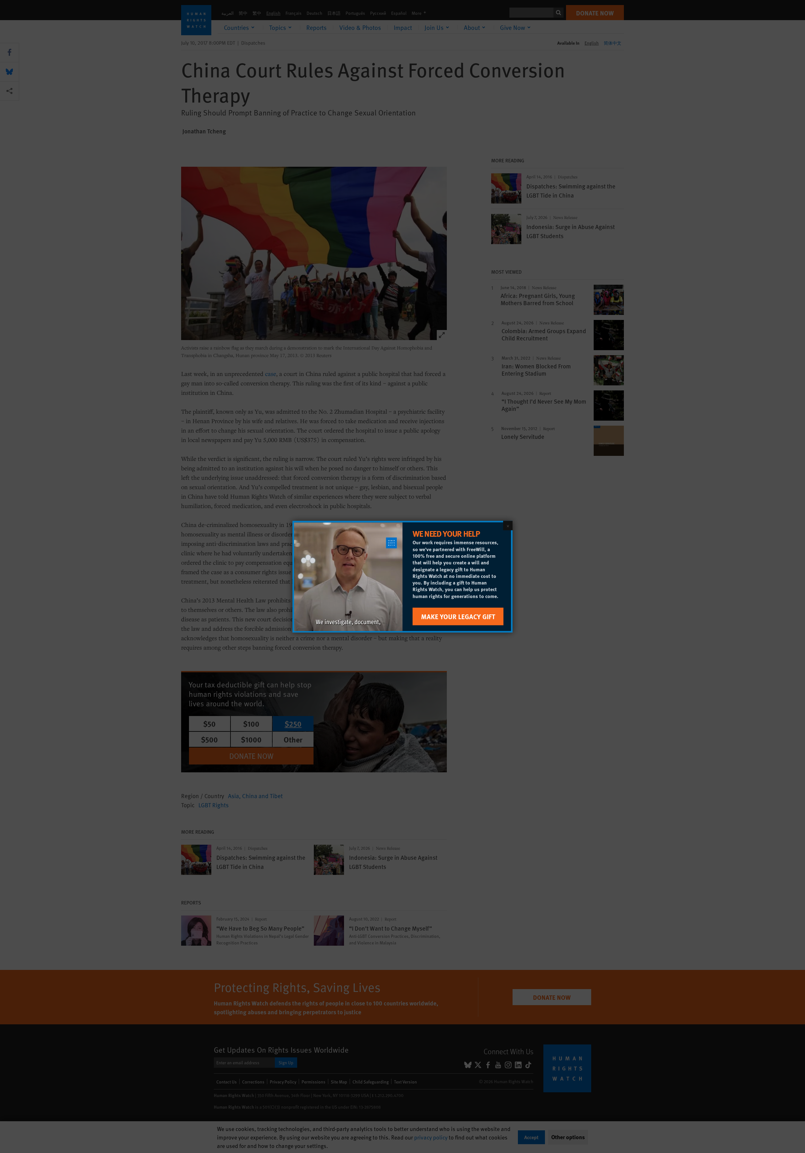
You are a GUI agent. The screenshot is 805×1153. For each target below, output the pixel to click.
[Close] (508, 525)
